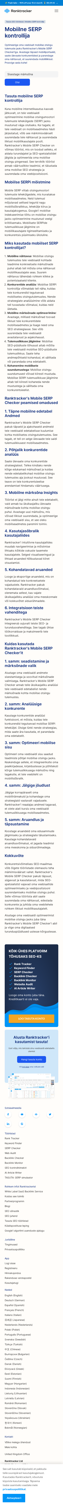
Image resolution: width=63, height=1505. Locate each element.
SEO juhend (11, 1215)
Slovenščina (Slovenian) (18, 1413)
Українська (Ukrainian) (17, 1417)
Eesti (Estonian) (13, 1373)
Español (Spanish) (14, 1305)
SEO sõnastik (12, 1211)
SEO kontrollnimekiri (16, 1167)
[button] (56, 11)
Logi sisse (10, 1263)
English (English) (14, 1295)
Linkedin (8, 1123)
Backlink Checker (14, 1157)
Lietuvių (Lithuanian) (16, 1393)
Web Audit (10, 1153)
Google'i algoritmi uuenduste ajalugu (24, 1230)
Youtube (22, 1114)
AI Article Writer (13, 1172)
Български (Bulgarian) (17, 1354)
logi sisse (25, 1067)
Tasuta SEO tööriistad (16, 1220)
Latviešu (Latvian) (14, 1398)
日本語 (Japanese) (15, 1319)
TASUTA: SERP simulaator (19, 1177)
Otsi (17, 82)
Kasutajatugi (11, 1282)
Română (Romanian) (16, 1403)
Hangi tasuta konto (31, 1059)
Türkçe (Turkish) (14, 1344)
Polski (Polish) (12, 1329)
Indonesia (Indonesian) (17, 1388)
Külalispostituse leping (17, 1225)
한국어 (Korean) (13, 1422)
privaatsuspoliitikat (14, 1489)
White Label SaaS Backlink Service (24, 1191)
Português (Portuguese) (18, 1334)
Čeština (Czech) (13, 1359)
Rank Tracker (12, 1138)
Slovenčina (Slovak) (15, 1408)
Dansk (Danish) (13, 1364)
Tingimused (11, 1244)
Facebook (8, 1114)
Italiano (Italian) (13, 1314)
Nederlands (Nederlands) (19, 1324)
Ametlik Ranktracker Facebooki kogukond (36, 1114)
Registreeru (11, 1268)
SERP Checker (12, 1148)
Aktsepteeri (14, 1497)
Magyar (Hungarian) (16, 1383)
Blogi (7, 1206)
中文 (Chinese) (12, 1349)
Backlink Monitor (14, 1162)
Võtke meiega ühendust (18, 1442)
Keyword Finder (13, 1143)
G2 (22, 1123)
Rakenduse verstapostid (18, 1277)
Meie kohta (11, 1447)
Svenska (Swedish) (15, 1339)
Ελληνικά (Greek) (14, 1368)
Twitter (50, 1114)
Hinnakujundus (13, 1273)
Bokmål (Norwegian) (16, 1427)
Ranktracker (18, 11)
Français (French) (14, 1310)
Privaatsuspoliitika (15, 1249)
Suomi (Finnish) (13, 1378)
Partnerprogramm (14, 1201)
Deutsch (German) (15, 1300)
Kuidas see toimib (14, 1196)
